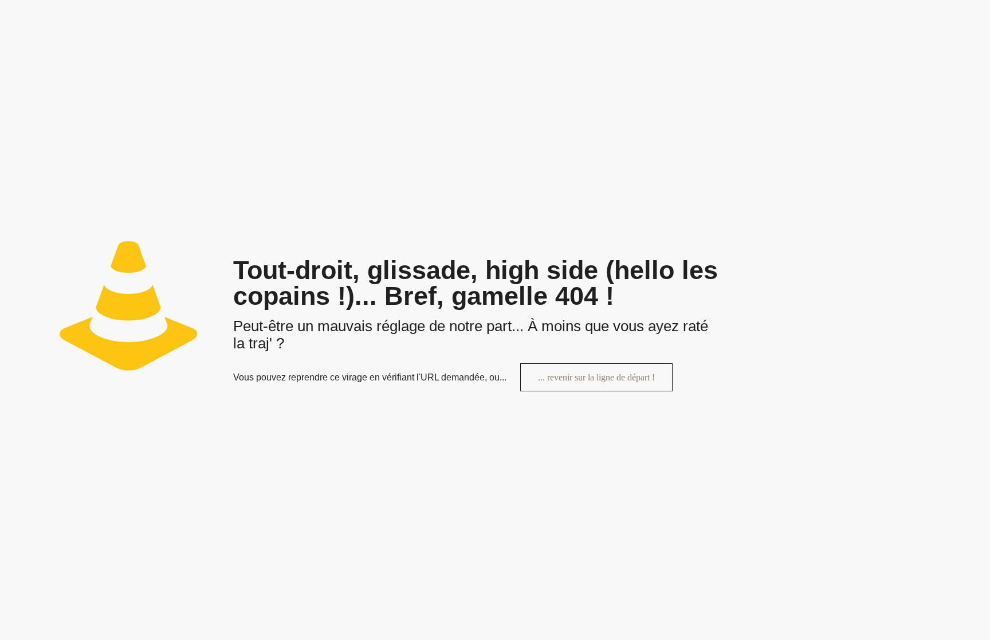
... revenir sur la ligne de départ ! (596, 377)
